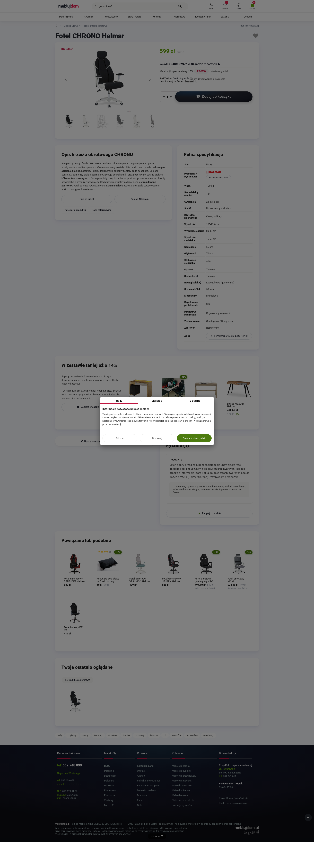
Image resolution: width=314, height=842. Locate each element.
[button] (211, 6)
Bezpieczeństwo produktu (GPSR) (231, 336)
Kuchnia (157, 16)
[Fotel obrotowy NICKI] (238, 564)
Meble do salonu (181, 765)
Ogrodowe (179, 16)
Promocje (109, 795)
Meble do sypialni (181, 770)
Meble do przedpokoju (184, 775)
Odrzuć (119, 438)
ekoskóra (112, 735)
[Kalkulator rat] (207, 78)
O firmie (141, 770)
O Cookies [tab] (195, 401)
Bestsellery (110, 775)
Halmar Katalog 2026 (218, 177)
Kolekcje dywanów (182, 805)
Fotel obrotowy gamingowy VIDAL (205, 580)
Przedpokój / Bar (202, 16)
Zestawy (108, 800)
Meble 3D (109, 805)
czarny (85, 735)
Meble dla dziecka (182, 780)
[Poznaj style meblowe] (190, 208)
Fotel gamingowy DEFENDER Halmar (74, 580)
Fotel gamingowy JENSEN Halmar (171, 580)
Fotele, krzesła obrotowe (77, 680)
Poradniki (109, 770)
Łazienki (225, 16)
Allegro (141, 775)
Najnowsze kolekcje (183, 800)
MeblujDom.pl (62, 823)
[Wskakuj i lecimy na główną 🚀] (57, 26)
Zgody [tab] (119, 401)
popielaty (72, 735)
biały (60, 735)
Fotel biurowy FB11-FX (74, 629)
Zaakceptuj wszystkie (194, 438)
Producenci (110, 790)
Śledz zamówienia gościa (233, 803)
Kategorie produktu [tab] (75, 210)
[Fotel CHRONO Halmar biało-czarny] (68, 122)
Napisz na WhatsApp (68, 773)
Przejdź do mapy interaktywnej (235, 765)
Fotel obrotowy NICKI (235, 580)
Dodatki (248, 16)
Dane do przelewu (146, 790)
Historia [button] (155, 836)
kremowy (98, 735)
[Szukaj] (180, 6)
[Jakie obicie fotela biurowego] (197, 276)
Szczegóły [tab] (157, 401)
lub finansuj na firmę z (173, 81)
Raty (139, 800)
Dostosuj (157, 438)
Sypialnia (89, 16)
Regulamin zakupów (148, 785)
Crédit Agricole (181, 78)
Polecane (109, 780)
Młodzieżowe (111, 16)
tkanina (126, 735)
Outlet (140, 805)
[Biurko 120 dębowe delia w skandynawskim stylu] (173, 389)
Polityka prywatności (148, 780)
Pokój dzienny (66, 16)
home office (192, 735)
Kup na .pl (87, 199)
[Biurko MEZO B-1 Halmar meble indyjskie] (206, 389)
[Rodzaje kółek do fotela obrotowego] (200, 282)
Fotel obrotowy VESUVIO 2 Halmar (139, 580)
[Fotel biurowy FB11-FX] (75, 613)
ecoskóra (176, 735)
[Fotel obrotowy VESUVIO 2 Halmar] (140, 564)
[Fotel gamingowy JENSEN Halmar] (173, 564)
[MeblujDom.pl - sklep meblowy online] (68, 6)
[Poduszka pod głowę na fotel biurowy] (108, 564)
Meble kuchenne (181, 790)
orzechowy (208, 735)
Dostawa (142, 795)
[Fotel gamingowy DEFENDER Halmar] (75, 564)
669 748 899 (72, 765)
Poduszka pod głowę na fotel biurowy (108, 580)
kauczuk (154, 735)
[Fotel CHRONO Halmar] (75, 701)
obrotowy (140, 735)
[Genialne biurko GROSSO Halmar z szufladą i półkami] (238, 389)
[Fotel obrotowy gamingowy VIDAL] (206, 564)
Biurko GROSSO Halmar (235, 405)
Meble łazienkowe (182, 785)
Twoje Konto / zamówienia (233, 798)
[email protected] (74, 784)
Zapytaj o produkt (211, 513)
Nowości (109, 785)
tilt (165, 735)
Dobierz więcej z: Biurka (93, 406)
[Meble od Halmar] (229, 172)
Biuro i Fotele (134, 16)
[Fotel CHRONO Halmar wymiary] (103, 122)
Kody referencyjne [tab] (101, 210)
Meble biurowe (180, 795)
